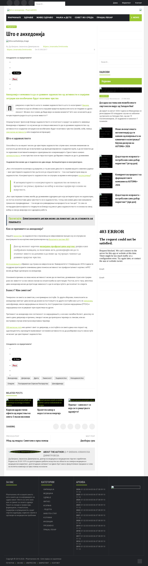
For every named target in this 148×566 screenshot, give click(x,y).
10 (104, 495)
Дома (115, 3)
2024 (78, 500)
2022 (78, 510)
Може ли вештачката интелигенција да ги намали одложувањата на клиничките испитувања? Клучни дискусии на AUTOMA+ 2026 (128, 138)
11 (77, 497)
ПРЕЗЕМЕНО (48, 526)
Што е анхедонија (25, 34)
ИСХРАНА (47, 506)
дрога (36, 378)
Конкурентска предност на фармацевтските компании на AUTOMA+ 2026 (128, 179)
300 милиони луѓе (14, 327)
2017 (78, 536)
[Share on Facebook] (56, 426)
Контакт (138, 3)
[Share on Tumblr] (78, 426)
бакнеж (85, 105)
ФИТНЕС (46, 502)
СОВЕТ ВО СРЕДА (84, 17)
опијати (11, 384)
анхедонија (12, 378)
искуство (18, 236)
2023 (78, 505)
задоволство (61, 378)
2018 (78, 531)
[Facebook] (9, 3)
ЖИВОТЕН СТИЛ (50, 513)
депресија (88, 301)
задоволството (13, 155)
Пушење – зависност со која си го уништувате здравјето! (79, 408)
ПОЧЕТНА (10, 563)
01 (82, 489)
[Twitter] (17, 3)
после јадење (84, 175)
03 (87, 489)
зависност (47, 378)
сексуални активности (16, 132)
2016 (78, 541)
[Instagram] (31, 3)
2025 (78, 495)
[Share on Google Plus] (85, 426)
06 (94, 489)
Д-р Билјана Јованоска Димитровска (24, 47)
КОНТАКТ (56, 563)
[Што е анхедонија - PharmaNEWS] (22, 10)
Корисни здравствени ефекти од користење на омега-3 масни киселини (18, 413)
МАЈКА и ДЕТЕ (64, 17)
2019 (78, 526)
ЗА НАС (20, 563)
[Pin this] (92, 426)
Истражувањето (13, 264)
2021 (78, 515)
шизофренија (57, 384)
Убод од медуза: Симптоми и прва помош (27, 440)
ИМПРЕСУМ (31, 563)
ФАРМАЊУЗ (14, 17)
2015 (78, 547)
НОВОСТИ (104, 96)
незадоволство (77, 378)
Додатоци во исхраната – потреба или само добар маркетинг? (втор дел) (127, 160)
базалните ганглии (59, 239)
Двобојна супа (88, 440)
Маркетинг (126, 3)
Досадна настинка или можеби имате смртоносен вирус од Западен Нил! (117, 104)
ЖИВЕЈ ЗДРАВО (44, 17)
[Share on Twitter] (63, 426)
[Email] (24, 3)
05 (92, 489)
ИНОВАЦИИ (48, 522)
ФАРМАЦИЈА (48, 489)
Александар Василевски (109, 99)
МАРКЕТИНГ (44, 563)
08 (99, 489)
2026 (78, 489)
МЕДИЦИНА (11, 27)
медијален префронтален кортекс (57, 246)
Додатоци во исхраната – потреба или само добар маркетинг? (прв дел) (127, 198)
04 (89, 489)
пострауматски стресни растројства (33, 384)
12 (80, 497)
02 (85, 489)
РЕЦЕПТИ (48, 509)
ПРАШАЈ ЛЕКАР (105, 17)
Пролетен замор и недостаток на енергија (49, 411)
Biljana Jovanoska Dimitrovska (55, 47)
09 (102, 495)
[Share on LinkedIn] (70, 426)
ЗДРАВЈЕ (28, 17)
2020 (78, 521)
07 (97, 489)
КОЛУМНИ (47, 518)
